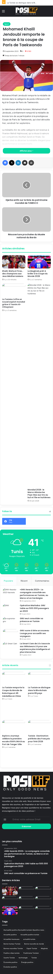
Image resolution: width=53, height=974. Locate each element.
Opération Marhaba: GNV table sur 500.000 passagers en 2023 (34, 608)
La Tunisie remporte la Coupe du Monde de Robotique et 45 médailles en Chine (13, 691)
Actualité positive (10, 935)
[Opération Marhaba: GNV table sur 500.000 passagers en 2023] (10, 609)
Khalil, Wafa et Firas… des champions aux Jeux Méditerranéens (12, 274)
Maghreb (44, 948)
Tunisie (34, 958)
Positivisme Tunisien (31, 953)
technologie (23, 958)
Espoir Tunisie (32, 948)
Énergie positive (27, 962)
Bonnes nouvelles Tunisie (13, 948)
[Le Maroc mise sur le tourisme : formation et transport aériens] (43, 900)
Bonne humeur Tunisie (12, 944)
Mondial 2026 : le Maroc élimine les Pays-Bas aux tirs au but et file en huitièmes (39, 493)
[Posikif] (26, 11)
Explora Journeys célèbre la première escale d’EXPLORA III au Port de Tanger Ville (13, 740)
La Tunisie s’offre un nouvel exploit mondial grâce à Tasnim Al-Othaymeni (13, 303)
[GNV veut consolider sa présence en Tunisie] (10, 622)
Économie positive (10, 962)
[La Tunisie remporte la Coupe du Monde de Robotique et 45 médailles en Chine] (13, 678)
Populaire (8, 581)
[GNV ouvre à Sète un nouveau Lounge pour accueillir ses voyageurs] (10, 634)
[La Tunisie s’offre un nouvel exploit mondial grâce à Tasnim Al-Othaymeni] (13, 290)
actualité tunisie (29, 939)
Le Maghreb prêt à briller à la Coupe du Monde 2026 (38, 274)
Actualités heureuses (11, 939)
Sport (6, 24)
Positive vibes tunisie (12, 953)
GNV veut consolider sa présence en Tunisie (31, 620)
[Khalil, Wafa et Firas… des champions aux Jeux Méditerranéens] (13, 261)
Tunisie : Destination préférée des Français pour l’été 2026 (39, 738)
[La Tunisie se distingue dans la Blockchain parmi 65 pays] (39, 678)
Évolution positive (10, 967)
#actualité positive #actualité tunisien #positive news (24, 930)
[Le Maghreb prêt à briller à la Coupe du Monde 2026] (39, 261)
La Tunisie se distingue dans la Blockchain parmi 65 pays (39, 690)
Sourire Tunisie (9, 958)
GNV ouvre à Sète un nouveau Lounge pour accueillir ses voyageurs (34, 633)
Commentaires (42, 581)
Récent (24, 581)
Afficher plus (26, 151)
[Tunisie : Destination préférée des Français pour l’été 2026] (39, 726)
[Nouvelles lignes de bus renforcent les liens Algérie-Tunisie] (26, 900)
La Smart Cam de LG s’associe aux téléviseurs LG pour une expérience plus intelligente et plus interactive (35, 647)
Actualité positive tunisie (30, 935)
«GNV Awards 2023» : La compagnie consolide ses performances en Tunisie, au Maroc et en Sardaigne (34, 593)
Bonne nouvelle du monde (34, 944)
